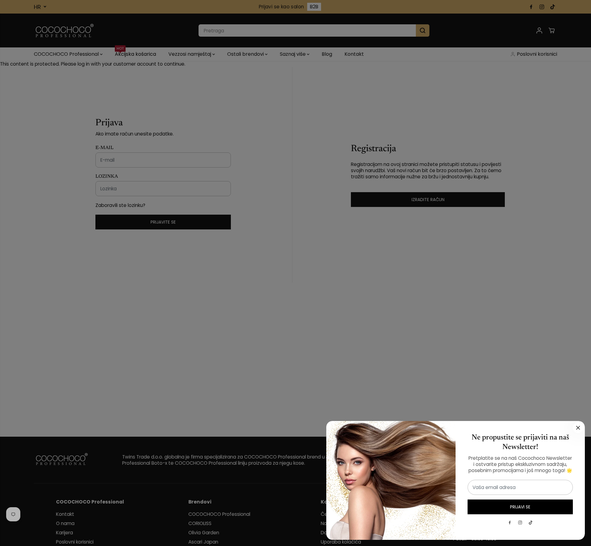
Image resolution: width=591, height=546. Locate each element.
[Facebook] (510, 522)
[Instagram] (520, 522)
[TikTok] (530, 522)
